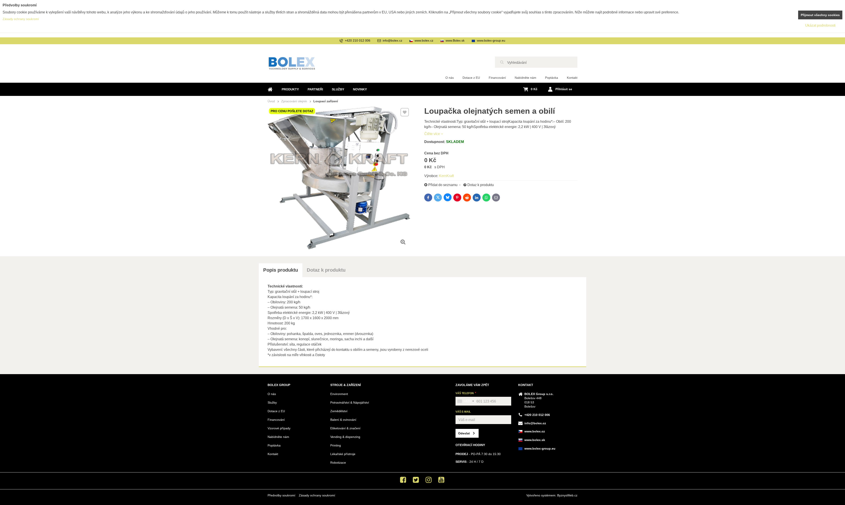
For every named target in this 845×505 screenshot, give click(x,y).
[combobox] (465, 401)
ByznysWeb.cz (567, 495)
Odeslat (464, 433)
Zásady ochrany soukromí (317, 495)
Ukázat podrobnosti (820, 25)
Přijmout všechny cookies (820, 15)
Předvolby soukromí (281, 495)
